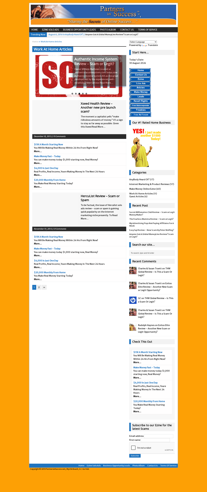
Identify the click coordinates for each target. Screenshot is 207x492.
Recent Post (140, 205)
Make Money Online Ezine (142, 189)
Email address (136, 436)
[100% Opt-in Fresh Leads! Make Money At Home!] (140, 97)
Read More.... (106, 82)
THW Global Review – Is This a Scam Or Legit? (155, 272)
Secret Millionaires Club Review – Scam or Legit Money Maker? (152, 213)
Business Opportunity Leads (79, 29)
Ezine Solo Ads (50, 29)
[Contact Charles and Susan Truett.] (140, 75)
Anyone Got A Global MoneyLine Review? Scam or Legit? (93, 34)
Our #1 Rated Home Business (151, 122)
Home (34, 29)
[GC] (133, 302)
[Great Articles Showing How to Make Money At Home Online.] (140, 88)
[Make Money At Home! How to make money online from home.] (139, 92)
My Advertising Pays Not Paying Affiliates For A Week (151, 224)
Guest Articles (136, 196)
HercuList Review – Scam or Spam (100, 198)
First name (134, 440)
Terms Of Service (147, 29)
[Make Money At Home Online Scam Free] (103, 15)
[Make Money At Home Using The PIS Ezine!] (140, 79)
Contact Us (127, 29)
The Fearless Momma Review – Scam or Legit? (151, 219)
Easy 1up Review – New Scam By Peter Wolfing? (151, 230)
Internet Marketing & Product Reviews (149, 184)
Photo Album (108, 29)
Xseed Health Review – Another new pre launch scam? (98, 107)
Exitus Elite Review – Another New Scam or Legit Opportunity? (155, 287)
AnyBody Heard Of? (139, 179)
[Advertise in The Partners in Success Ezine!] (140, 83)
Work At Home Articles (141, 193)
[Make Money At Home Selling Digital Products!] (140, 101)
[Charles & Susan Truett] (133, 272)
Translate (153, 45)
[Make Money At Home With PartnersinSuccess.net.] (140, 70)
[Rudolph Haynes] (133, 329)
